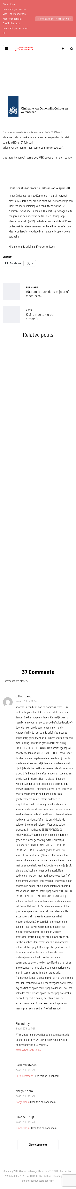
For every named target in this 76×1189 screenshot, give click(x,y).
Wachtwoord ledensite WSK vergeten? (38, 471)
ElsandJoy (23, 1023)
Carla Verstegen (26, 1065)
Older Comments (38, 1144)
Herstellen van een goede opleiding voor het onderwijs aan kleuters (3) (38, 604)
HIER (34, 643)
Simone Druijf (25, 1117)
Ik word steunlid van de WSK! (54, 19)
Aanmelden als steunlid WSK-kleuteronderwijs (38, 536)
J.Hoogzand (24, 696)
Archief (14, 373)
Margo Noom (24, 1091)
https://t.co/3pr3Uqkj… (28, 1049)
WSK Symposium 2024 (38, 409)
